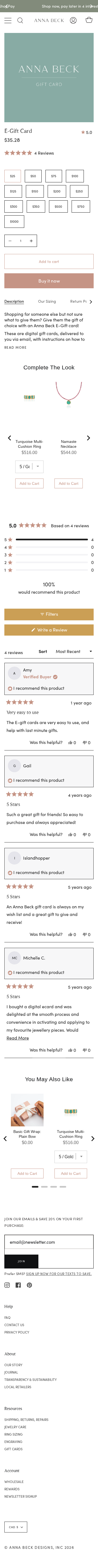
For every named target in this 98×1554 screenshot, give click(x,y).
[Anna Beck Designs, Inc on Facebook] (18, 1284)
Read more (15, 347)
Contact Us (14, 1325)
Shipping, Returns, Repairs (26, 1419)
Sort (43, 651)
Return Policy (81, 301)
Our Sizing (47, 301)
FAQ (7, 1317)
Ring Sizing (13, 1434)
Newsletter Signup (20, 1496)
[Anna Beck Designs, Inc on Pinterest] (29, 1284)
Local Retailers (17, 1387)
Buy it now (49, 281)
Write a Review (60, 631)
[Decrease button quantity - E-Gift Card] (10, 241)
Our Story (13, 1365)
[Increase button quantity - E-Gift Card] (30, 241)
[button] (29, 152)
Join (21, 1261)
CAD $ (13, 1527)
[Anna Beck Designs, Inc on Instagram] (7, 1284)
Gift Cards (13, 1449)
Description (14, 301)
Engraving (13, 1441)
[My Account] (73, 20)
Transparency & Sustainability (30, 1379)
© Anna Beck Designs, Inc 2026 (39, 1547)
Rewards (12, 1489)
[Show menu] (8, 20)
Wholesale (14, 1481)
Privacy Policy (16, 1332)
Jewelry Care (15, 1427)
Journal (11, 1372)
